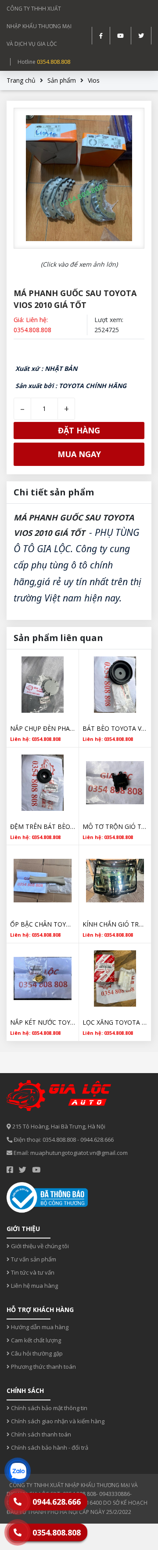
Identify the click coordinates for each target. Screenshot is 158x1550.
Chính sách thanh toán (40, 1434)
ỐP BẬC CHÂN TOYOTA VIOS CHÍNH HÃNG (42, 924)
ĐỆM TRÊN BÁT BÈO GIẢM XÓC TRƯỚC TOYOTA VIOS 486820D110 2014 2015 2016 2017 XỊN (42, 826)
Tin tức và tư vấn (32, 1272)
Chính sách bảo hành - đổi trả (49, 1447)
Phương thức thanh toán (43, 1366)
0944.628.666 (97, 1139)
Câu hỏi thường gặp (36, 1353)
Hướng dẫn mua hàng (39, 1327)
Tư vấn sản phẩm (33, 1259)
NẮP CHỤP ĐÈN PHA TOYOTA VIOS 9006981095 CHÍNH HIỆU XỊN (42, 728)
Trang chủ (21, 80)
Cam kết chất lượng (35, 1340)
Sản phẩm (61, 80)
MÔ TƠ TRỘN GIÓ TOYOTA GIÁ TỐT (115, 826)
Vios (94, 80)
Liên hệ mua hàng (34, 1286)
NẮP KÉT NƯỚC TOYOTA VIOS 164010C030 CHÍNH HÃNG (42, 1022)
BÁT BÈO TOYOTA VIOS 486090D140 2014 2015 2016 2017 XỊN (115, 728)
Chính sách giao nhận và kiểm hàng (57, 1421)
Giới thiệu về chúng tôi (39, 1246)
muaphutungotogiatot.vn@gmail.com (79, 1153)
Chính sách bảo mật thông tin (48, 1408)
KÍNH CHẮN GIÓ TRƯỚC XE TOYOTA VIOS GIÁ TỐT (115, 924)
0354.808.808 (53, 62)
